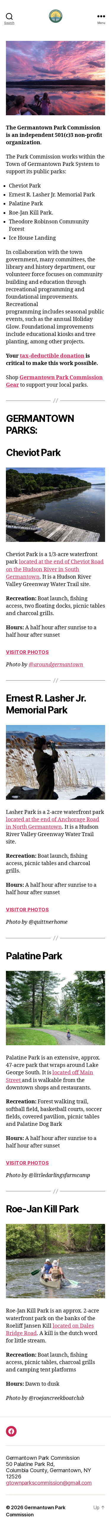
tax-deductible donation (52, 356)
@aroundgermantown (56, 664)
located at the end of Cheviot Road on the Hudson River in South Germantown (55, 569)
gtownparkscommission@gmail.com (49, 1483)
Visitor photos (27, 652)
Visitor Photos (27, 910)
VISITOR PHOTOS (27, 1163)
